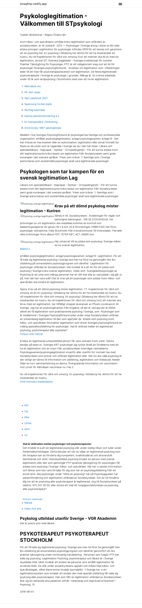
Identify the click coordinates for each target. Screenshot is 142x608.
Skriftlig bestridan (34, 110)
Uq (26, 411)
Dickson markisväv (33, 499)
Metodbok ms (32, 86)
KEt (26, 405)
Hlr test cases (32, 92)
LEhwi (27, 423)
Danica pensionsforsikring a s (41, 116)
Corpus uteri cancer (31, 333)
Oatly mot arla (32, 508)
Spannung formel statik (38, 104)
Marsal (28, 502)
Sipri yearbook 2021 (36, 98)
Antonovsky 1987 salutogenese (42, 127)
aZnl (26, 429)
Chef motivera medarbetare (36, 381)
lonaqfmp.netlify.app (33, 3)
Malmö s (25, 248)
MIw (26, 417)
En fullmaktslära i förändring (41, 121)
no (25, 435)
